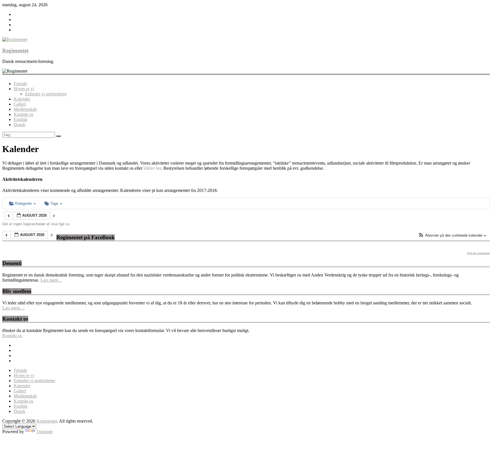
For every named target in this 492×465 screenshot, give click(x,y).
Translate (44, 431)
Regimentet (15, 51)
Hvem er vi (24, 88)
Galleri (20, 104)
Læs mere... (51, 280)
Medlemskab (25, 109)
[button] (452, 235)
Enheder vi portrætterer (46, 93)
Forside (20, 83)
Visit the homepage (478, 253)
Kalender (22, 99)
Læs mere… (13, 308)
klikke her (152, 168)
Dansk (19, 124)
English (20, 119)
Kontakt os (23, 114)
